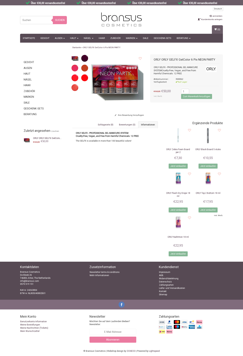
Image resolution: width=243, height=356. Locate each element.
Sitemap (163, 294)
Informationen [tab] (148, 124)
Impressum (164, 272)
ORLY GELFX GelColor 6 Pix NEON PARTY (56, 138)
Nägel (88, 38)
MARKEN (131, 38)
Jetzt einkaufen (178, 166)
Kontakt (163, 291)
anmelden (217, 16)
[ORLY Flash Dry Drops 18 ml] (178, 179)
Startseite (29, 38)
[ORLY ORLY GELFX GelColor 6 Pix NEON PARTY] (27, 140)
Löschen (55, 131)
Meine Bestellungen (30, 324)
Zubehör (115, 38)
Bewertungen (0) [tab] (127, 124)
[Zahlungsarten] (181, 327)
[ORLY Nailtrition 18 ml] (178, 223)
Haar (102, 38)
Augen (59, 38)
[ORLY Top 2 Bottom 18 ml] (208, 179)
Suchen (60, 20)
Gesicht (44, 38)
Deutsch (218, 9)
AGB (161, 275)
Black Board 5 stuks (208, 149)
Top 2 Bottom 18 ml (208, 193)
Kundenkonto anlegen (211, 19)
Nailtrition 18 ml (178, 237)
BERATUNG (183, 38)
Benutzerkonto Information (33, 321)
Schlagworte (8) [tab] (105, 124)
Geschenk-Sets (162, 38)
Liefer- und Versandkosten (172, 288)
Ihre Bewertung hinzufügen (130, 115)
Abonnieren (112, 339)
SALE (145, 38)
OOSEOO (131, 351)
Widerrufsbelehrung (168, 278)
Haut (73, 38)
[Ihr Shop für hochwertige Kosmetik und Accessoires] (121, 19)
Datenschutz (165, 282)
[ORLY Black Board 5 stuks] (208, 135)
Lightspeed (154, 351)
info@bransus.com (29, 281)
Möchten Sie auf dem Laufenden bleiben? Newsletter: (109, 323)
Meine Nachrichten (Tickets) (34, 328)
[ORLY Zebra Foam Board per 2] (178, 135)
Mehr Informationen (99, 275)
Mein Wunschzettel (29, 331)
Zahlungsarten (166, 285)
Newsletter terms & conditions (105, 272)
